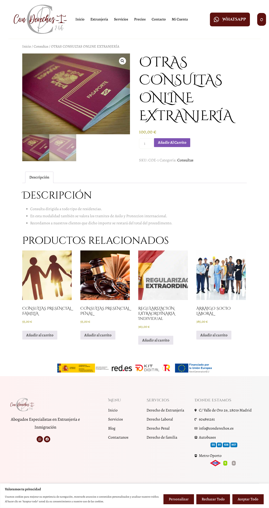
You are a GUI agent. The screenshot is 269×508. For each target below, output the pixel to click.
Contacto (159, 19)
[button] (122, 60)
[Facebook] (47, 439)
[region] (134, 495)
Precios (140, 19)
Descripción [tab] (39, 177)
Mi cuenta (180, 19)
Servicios (121, 19)
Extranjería (99, 19)
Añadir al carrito (172, 142)
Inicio (79, 19)
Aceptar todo (248, 499)
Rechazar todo (213, 499)
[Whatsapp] (40, 439)
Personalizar (179, 499)
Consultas (41, 46)
